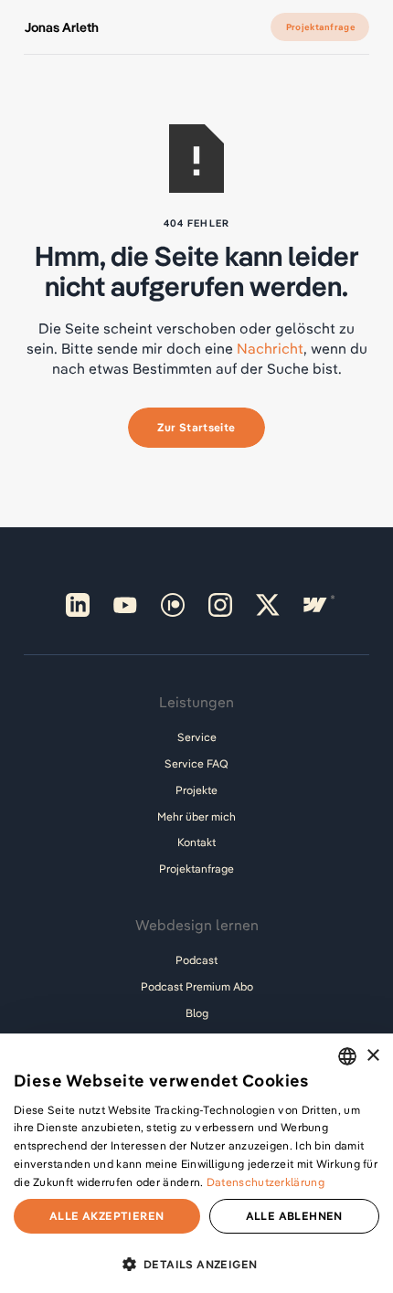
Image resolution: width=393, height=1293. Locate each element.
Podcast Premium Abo (197, 986)
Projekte (196, 790)
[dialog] (196, 1163)
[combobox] (347, 1056)
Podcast (196, 960)
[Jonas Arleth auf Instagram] (220, 605)
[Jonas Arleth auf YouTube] (125, 605)
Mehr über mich (196, 816)
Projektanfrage (196, 868)
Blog (197, 1013)
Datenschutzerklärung (265, 1182)
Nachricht (270, 348)
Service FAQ (196, 763)
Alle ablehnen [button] (294, 1216)
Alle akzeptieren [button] (106, 1216)
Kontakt (196, 842)
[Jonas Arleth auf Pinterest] (78, 605)
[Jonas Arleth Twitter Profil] (268, 605)
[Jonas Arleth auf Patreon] (173, 605)
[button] (196, 1262)
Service (197, 737)
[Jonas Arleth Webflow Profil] (315, 605)
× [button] (372, 1056)
